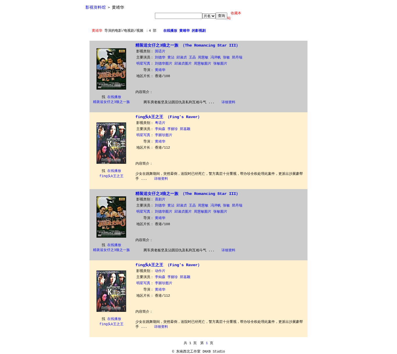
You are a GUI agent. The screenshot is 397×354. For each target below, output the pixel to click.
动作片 (160, 271)
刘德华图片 (163, 64)
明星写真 (143, 64)
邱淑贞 (181, 58)
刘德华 (160, 58)
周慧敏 (203, 58)
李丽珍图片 (163, 135)
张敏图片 (220, 64)
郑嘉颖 (185, 129)
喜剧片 (160, 200)
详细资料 (228, 102)
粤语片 (160, 123)
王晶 (192, 58)
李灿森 (160, 129)
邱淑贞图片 (183, 64)
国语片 (160, 51)
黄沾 (170, 58)
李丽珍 (172, 129)
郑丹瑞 (237, 58)
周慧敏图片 (202, 64)
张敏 (226, 58)
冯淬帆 (215, 58)
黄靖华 (160, 70)
